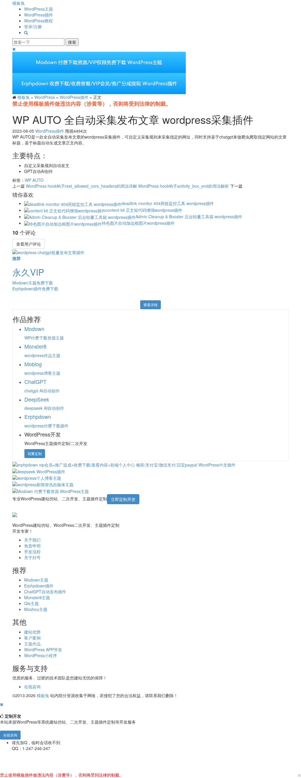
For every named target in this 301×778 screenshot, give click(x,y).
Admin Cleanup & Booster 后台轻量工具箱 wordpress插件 (189, 216)
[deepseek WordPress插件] (38, 471)
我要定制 (35, 453)
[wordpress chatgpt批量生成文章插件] (48, 252)
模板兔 (18, 3)
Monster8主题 (37, 597)
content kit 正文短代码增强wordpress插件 (144, 210)
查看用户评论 (28, 244)
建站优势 (32, 632)
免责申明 (32, 546)
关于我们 (32, 540)
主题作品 (32, 644)
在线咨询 (32, 686)
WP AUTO (34, 180)
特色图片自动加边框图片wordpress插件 (138, 223)
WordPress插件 (38, 15)
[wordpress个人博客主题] (36, 477)
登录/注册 (33, 26)
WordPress (44, 97)
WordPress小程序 (40, 655)
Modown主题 (36, 580)
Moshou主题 (35, 609)
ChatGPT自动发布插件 (45, 591)
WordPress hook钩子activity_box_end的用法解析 (183, 186)
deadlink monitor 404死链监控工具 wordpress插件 (167, 203)
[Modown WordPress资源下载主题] (50, 490)
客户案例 (32, 638)
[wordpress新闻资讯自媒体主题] (42, 484)
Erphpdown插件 (38, 586)
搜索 (72, 42)
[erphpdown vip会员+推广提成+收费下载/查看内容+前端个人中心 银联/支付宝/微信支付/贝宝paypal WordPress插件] (123, 464)
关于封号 (32, 557)
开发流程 (32, 551)
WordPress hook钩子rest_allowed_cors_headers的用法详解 (81, 186)
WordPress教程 (38, 21)
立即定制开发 (123, 499)
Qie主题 (31, 603)
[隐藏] (1, 704)
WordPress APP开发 (43, 649)
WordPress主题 (38, 9)
